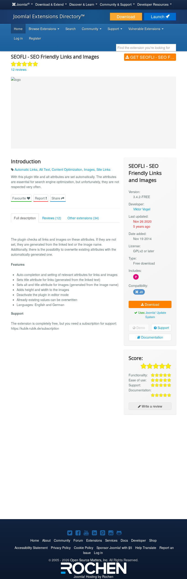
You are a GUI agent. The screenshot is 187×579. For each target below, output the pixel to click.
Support (163, 327)
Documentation (151, 337)
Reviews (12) (51, 218)
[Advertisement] (150, 447)
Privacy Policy (61, 547)
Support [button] (114, 28)
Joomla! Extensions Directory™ (49, 16)
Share (56, 198)
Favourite (19, 198)
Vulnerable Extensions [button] (144, 28)
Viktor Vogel (141, 209)
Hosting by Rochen (93, 576)
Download (126, 16)
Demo (140, 327)
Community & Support (116, 4)
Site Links (103, 169)
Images (89, 169)
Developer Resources (153, 4)
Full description (25, 218)
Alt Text (44, 169)
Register (35, 38)
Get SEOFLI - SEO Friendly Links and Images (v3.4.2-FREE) (152, 57)
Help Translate (145, 547)
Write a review (151, 406)
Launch (158, 16)
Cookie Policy (83, 547)
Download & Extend (50, 4)
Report (40, 198)
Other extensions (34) (83, 218)
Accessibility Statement (31, 547)
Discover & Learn (82, 4)
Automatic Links (26, 169)
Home (18, 28)
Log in (18, 38)
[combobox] (146, 47)
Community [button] (90, 28)
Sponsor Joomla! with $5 (114, 547)
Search (70, 28)
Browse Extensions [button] (43, 28)
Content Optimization (67, 169)
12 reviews (18, 69)
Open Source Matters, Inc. (89, 560)
